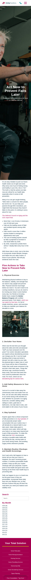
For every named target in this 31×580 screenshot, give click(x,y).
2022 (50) (4, 514)
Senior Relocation (15, 551)
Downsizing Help (15, 566)
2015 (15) (4, 528)
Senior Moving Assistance (16, 554)
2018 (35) (4, 522)
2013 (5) (4, 532)
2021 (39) (4, 516)
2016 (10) (4, 526)
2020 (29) (4, 518)
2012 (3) (4, 534)
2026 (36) (4, 505)
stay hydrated (21, 419)
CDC (13, 435)
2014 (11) (4, 530)
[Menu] (25, 3)
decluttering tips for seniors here (12, 379)
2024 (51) (4, 510)
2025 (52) (4, 507)
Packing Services (15, 558)
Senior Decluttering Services (15, 569)
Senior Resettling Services (15, 562)
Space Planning (15, 573)
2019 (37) (4, 520)
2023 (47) (4, 512)
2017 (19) (4, 524)
